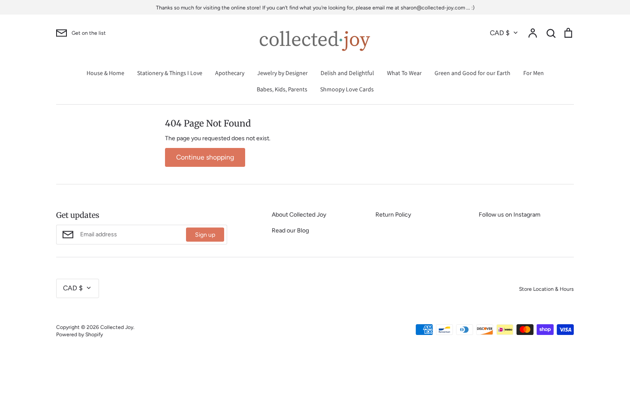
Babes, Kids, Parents (282, 89)
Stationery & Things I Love (169, 73)
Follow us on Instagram (509, 214)
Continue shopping (205, 157)
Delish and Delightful (347, 73)
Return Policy (393, 214)
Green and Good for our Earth (472, 73)
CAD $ (500, 33)
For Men (533, 73)
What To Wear (404, 73)
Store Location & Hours (546, 289)
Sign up (205, 234)
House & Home (105, 73)
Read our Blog (290, 230)
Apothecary (229, 73)
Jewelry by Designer (282, 73)
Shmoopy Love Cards (347, 89)
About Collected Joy (299, 214)
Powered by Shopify (79, 334)
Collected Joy (116, 327)
